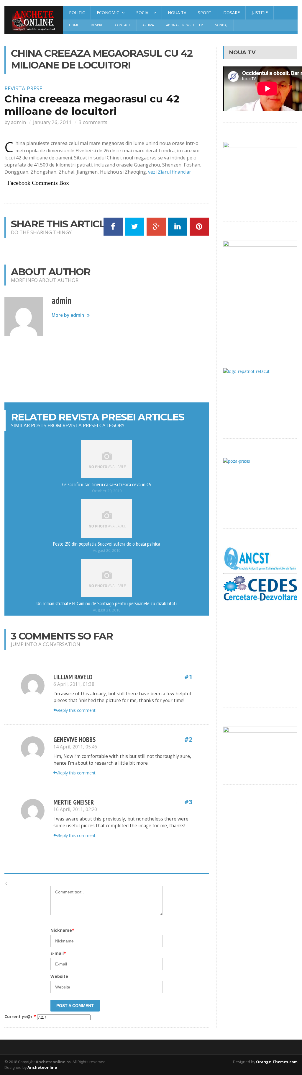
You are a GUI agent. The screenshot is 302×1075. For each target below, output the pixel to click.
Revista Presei (24, 88)
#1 (188, 677)
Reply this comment (77, 710)
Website (59, 976)
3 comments (93, 122)
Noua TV (177, 12)
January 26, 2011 (52, 122)
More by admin (68, 315)
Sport (204, 12)
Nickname (62, 930)
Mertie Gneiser (73, 802)
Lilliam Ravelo (73, 677)
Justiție (260, 12)
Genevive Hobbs (74, 739)
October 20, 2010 (107, 490)
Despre (97, 25)
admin (18, 122)
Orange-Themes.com (277, 1061)
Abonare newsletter (184, 25)
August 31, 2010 (106, 610)
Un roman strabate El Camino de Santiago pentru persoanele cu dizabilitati (107, 603)
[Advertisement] (111, 376)
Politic (77, 12)
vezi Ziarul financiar (169, 172)
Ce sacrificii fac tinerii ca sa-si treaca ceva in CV (106, 484)
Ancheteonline (42, 1067)
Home (74, 25)
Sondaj (221, 25)
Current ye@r (20, 1016)
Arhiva (148, 25)
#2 (188, 739)
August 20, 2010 (106, 550)
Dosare (231, 12)
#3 (188, 802)
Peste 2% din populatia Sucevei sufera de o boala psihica (106, 543)
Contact (122, 25)
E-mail (58, 953)
